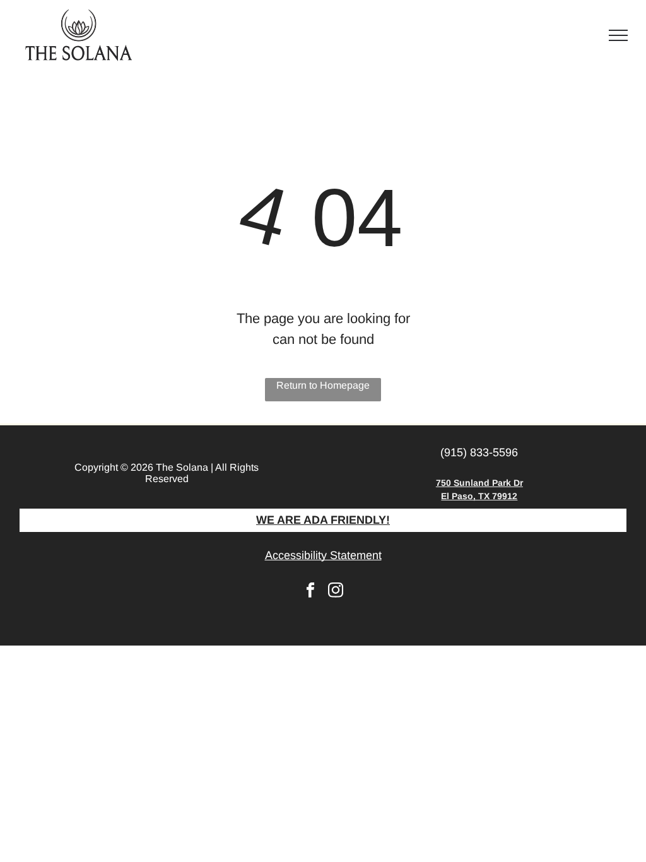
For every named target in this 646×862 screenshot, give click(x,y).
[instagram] (336, 592)
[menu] (618, 35)
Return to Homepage (323, 385)
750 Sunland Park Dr (479, 483)
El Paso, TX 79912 (479, 496)
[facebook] (311, 592)
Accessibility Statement (323, 555)
